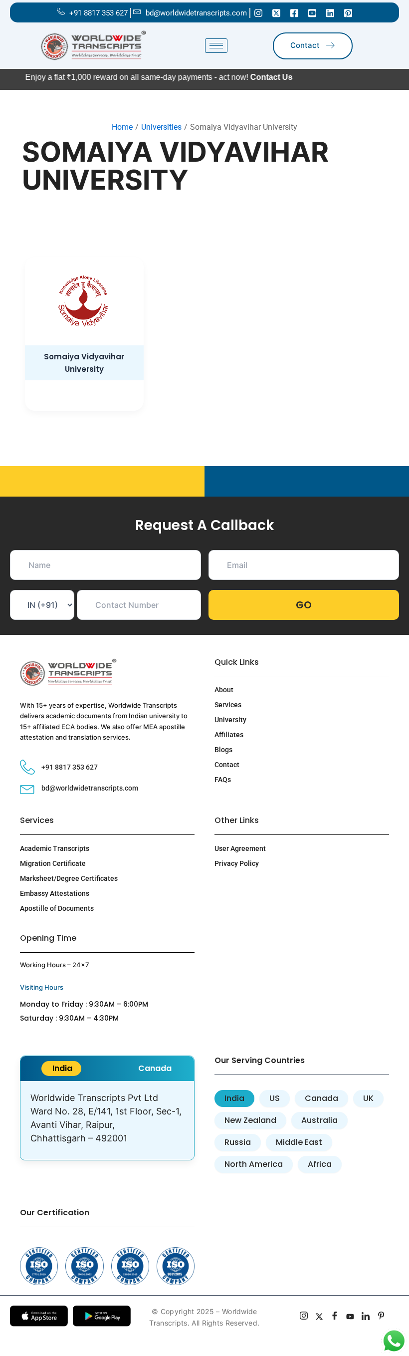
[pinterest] (381, 1317)
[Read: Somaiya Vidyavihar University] (84, 301)
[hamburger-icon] (216, 45)
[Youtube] (312, 12)
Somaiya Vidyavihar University (84, 362)
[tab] (61, 1068)
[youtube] (350, 1317)
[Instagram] (258, 12)
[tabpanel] (107, 1120)
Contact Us (247, 77)
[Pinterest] (348, 12)
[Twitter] (276, 12)
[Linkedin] (330, 12)
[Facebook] (294, 12)
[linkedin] (366, 1317)
